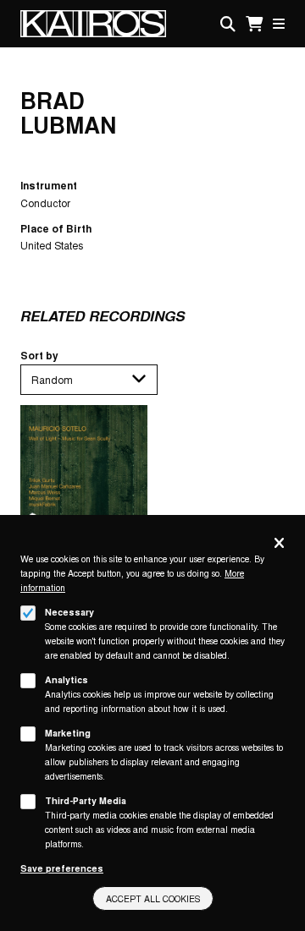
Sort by (39, 355)
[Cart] (254, 24)
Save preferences (61, 868)
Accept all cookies (153, 898)
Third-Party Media (85, 800)
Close (279, 544)
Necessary (69, 611)
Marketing (68, 732)
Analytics (66, 679)
